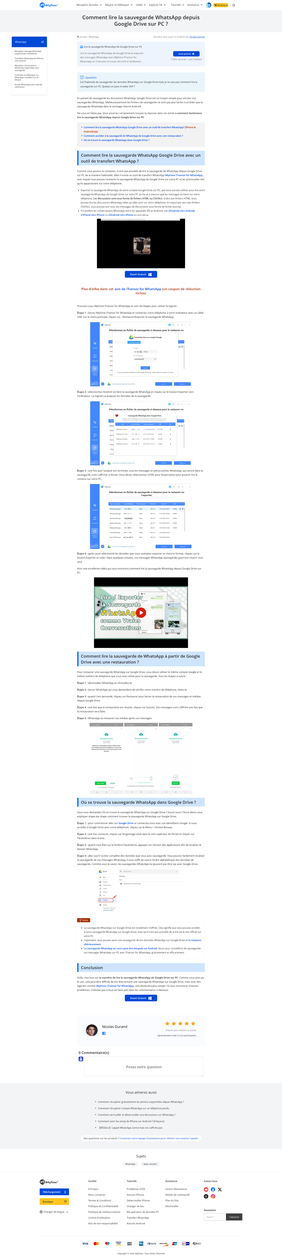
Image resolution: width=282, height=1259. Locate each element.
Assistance (193, 4)
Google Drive (126, 823)
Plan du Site (171, 1200)
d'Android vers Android (181, 210)
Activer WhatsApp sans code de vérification (28, 85)
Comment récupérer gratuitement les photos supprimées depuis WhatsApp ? (141, 1101)
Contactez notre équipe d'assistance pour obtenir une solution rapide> (159, 1138)
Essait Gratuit (138, 274)
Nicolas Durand (197, 36)
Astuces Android (136, 1223)
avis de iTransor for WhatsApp (137, 289)
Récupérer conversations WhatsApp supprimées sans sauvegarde (27, 68)
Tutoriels (176, 4)
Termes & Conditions (99, 1200)
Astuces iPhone (135, 1194)
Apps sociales (150, 1164)
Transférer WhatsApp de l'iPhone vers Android (29, 59)
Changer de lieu (135, 1206)
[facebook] (213, 1189)
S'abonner (234, 1217)
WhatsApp (94, 36)
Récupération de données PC (143, 1212)
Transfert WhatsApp (138, 1217)
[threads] (206, 1196)
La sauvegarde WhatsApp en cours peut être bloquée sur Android (120, 948)
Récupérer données (87, 4)
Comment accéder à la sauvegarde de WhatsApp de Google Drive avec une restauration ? (133, 135)
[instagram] (213, 1196)
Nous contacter (96, 1194)
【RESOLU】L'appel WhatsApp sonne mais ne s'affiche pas (130, 1127)
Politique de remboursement (104, 1212)
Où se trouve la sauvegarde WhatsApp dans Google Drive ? (116, 140)
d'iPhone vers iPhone (92, 215)
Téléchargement (52, 1192)
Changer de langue (54, 1211)
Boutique (223, 5)
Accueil (83, 36)
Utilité (139, 4)
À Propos (93, 1189)
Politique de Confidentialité (103, 1206)
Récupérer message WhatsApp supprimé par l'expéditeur (28, 52)
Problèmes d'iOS (136, 1189)
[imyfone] (49, 5)
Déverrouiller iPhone (138, 1200)
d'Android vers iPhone (121, 215)
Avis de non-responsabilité (103, 1223)
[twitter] (220, 1189)
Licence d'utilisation (99, 1217)
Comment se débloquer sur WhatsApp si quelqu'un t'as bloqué (27, 77)
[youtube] (206, 1189)
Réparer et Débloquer (117, 4)
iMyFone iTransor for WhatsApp (184, 175)
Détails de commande (177, 1194)
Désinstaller (172, 1206)
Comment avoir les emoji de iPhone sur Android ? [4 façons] (131, 1121)
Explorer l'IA (155, 4)
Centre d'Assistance (176, 1189)
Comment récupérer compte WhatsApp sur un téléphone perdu (133, 1108)
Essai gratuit (185, 53)
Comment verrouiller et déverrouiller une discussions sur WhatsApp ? (136, 1114)
